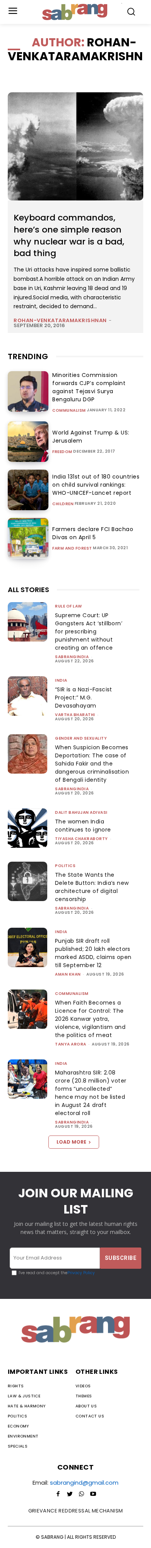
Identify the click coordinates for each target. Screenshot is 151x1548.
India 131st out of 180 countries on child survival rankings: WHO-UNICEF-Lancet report (95, 485)
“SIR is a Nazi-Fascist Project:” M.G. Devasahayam (83, 698)
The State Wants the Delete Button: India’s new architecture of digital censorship (92, 887)
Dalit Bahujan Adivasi (81, 812)
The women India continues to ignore (83, 825)
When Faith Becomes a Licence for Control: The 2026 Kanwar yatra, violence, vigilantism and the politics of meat (90, 1019)
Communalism (69, 410)
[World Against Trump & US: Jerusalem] (28, 441)
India (61, 680)
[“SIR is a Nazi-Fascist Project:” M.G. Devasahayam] (27, 696)
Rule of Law (68, 606)
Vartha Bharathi (75, 715)
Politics (65, 866)
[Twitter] (70, 1494)
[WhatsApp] (81, 1494)
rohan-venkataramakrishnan (60, 320)
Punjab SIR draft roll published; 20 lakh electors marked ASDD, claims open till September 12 (93, 953)
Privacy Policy (81, 1273)
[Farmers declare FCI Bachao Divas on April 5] (28, 538)
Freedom (62, 452)
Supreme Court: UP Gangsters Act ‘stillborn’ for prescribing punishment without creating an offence (88, 631)
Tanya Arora (70, 1044)
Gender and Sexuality (81, 738)
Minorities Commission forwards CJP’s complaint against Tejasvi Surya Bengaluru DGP (88, 387)
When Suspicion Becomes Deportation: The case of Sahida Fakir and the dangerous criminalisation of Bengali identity (92, 763)
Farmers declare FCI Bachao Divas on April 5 (92, 533)
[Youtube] (93, 1494)
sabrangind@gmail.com (84, 1482)
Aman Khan (68, 974)
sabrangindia (72, 657)
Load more (71, 1142)
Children (63, 504)
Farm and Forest (72, 548)
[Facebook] (58, 1494)
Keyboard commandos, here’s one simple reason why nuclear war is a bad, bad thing (69, 235)
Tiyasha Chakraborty (81, 839)
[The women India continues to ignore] (27, 828)
